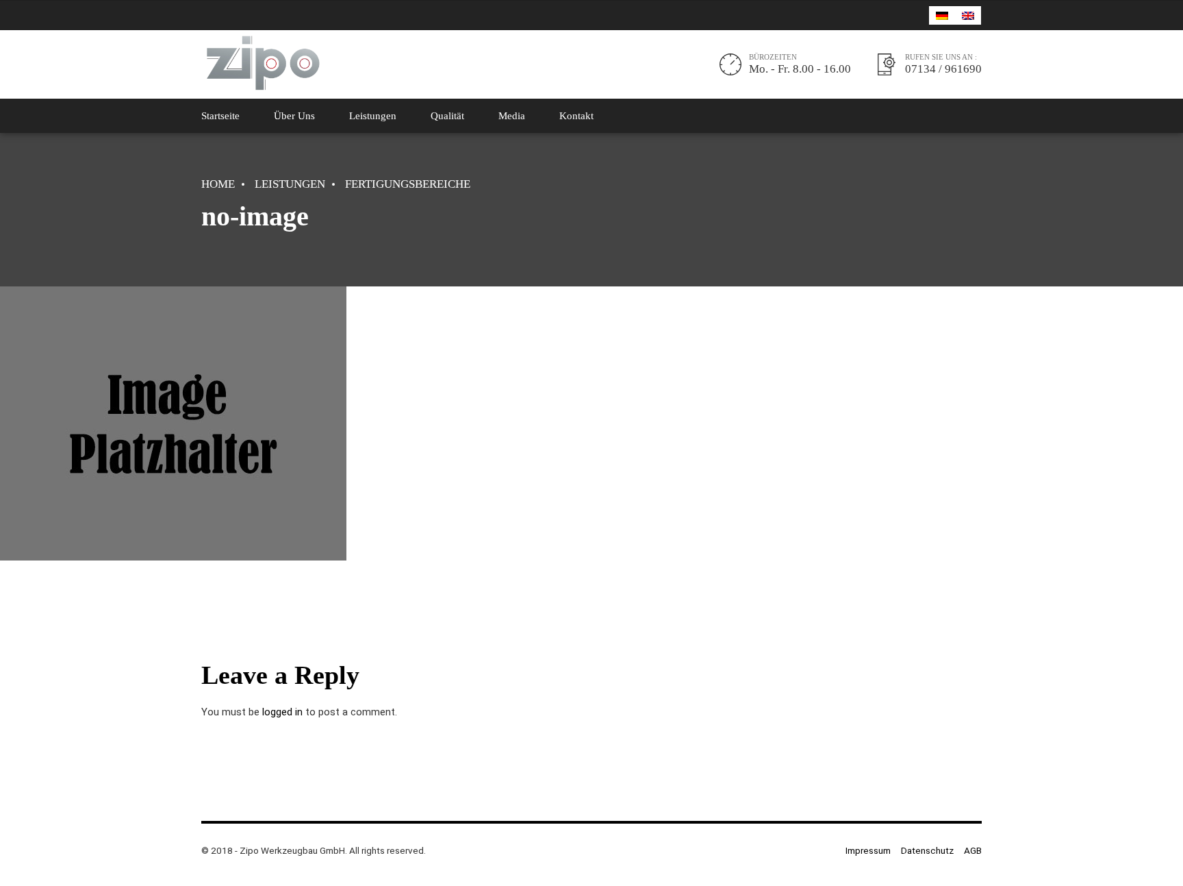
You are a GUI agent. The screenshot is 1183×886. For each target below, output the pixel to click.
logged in (282, 712)
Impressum (868, 850)
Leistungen (372, 115)
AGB (973, 850)
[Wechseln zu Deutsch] (942, 15)
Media (511, 115)
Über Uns (294, 115)
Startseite (220, 115)
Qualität (447, 115)
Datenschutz (927, 850)
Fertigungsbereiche (407, 183)
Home (218, 183)
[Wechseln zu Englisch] (968, 15)
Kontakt (576, 115)
